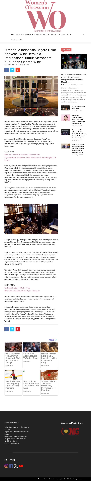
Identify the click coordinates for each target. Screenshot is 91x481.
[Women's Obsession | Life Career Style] (45, 16)
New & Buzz (54, 34)
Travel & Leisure (16, 40)
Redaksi (51, 479)
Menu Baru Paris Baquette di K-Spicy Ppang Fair (22, 291)
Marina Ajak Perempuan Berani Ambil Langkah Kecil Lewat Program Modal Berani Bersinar (78, 119)
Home (12, 34)
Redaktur (64, 85)
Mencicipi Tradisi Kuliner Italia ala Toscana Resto (22, 155)
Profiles (19, 34)
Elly (13, 65)
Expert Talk (65, 34)
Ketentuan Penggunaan (74, 479)
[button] (84, 35)
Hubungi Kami (60, 479)
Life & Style (29, 34)
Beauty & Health (41, 34)
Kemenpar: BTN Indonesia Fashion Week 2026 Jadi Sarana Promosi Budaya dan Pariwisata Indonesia (79, 134)
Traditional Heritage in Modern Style (17, 288)
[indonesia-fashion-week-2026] (65, 107)
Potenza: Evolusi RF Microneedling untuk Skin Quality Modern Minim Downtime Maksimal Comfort (78, 148)
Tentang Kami (42, 479)
